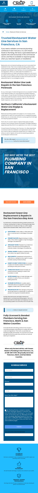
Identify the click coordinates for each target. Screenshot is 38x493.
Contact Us (32, 10)
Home (5, 10)
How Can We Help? (11, 395)
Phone (7, 381)
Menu (4, 3)
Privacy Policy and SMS (21, 419)
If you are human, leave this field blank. (15, 431)
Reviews (14, 10)
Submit (19, 426)
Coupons (23, 10)
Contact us (10, 310)
